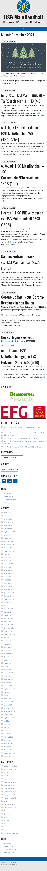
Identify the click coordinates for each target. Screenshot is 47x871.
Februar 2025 (8, 541)
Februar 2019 (8, 647)
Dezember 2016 (9, 708)
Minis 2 (6, 830)
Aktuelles (7, 776)
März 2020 (7, 615)
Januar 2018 (8, 676)
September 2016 (9, 718)
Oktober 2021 (8, 596)
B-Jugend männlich (10, 782)
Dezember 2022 (9, 570)
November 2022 (9, 573)
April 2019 (7, 641)
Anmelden (7, 493)
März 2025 (7, 538)
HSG (5, 817)
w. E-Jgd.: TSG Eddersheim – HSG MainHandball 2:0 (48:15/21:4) (21, 133)
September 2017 (9, 689)
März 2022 (7, 580)
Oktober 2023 (8, 548)
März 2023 (7, 561)
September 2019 (9, 634)
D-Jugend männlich (10, 795)
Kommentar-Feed (10, 500)
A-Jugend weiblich (10, 769)
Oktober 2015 (8, 750)
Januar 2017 (8, 705)
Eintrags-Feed (8, 496)
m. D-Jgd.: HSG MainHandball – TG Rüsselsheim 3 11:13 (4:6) (23, 98)
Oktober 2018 (8, 660)
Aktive (6, 772)
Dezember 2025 (9, 522)
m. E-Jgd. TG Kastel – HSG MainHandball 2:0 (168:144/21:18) (24, 438)
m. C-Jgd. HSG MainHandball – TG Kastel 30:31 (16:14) (23, 447)
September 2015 (9, 753)
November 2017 (9, 682)
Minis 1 (6, 827)
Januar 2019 (8, 650)
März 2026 (7, 513)
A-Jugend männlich (10, 766)
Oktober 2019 (8, 631)
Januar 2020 (8, 621)
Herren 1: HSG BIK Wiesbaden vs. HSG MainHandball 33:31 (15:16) (22, 218)
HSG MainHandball (23, 17)
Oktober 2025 (8, 529)
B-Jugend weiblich (10, 785)
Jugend (6, 820)
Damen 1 (7, 801)
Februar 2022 (8, 583)
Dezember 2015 (9, 743)
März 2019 (7, 644)
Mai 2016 (7, 727)
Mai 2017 (7, 692)
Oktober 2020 (8, 612)
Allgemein (7, 779)
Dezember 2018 (9, 654)
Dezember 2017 (9, 679)
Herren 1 (7, 811)
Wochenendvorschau (11, 833)
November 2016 (9, 711)
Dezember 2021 (9, 589)
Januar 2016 (8, 740)
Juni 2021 (7, 605)
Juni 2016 (7, 724)
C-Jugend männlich (10, 788)
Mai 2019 (7, 638)
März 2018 (7, 670)
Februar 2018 (8, 673)
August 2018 (8, 666)
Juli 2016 (7, 721)
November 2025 (9, 525)
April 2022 (7, 577)
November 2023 (9, 545)
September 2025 (9, 532)
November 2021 (9, 593)
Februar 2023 (8, 564)
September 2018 (9, 663)
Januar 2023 (8, 567)
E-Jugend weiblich (10, 808)
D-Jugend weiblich (10, 798)
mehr (43, 116)
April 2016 (7, 730)
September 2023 (9, 551)
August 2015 (8, 756)
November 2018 (9, 657)
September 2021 (9, 599)
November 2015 (9, 747)
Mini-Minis (7, 824)
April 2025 (7, 535)
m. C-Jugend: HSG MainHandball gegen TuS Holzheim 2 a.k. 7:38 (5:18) (20, 356)
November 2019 (9, 628)
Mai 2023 (7, 554)
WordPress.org (9, 503)
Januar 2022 (8, 586)
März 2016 (7, 734)
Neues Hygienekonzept (17, 337)
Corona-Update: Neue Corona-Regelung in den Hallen (22, 300)
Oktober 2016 (8, 714)
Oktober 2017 (8, 686)
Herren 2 (7, 814)
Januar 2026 (8, 519)
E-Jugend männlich (10, 804)
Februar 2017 (8, 702)
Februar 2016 (8, 737)
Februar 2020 (8, 618)
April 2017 (7, 695)
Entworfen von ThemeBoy (9, 864)
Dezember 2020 (9, 609)
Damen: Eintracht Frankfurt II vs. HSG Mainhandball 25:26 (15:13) (22, 262)
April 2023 (7, 557)
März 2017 (7, 699)
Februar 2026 (8, 516)
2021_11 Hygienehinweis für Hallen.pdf (13, 341)
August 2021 (8, 602)
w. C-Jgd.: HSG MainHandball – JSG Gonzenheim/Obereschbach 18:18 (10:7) (22, 174)
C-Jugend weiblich (10, 792)
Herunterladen (30, 341)
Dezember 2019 (9, 625)
